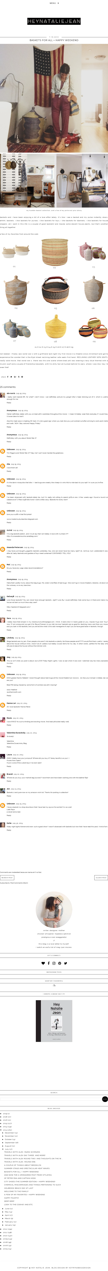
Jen (8, 789)
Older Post (101, 878)
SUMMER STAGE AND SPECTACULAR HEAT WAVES (27, 1168)
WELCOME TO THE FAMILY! (16, 1191)
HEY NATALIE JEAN (40, 1268)
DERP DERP (9, 1201)
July (7, 1149)
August (8, 1146)
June (7, 1209)
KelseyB (10, 596)
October (8, 1139)
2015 (5, 1123)
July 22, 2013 (31, 733)
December (10, 1133)
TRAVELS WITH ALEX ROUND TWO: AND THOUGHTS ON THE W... (33, 1159)
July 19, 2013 (21, 393)
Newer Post (7, 878)
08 (67, 347)
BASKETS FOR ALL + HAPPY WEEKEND (21, 1172)
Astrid (9, 530)
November (10, 1136)
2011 (5, 1232)
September (10, 1143)
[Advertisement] (54, 1066)
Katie (9, 823)
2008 (5, 1242)
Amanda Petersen (15, 547)
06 (58, 347)
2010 (5, 1236)
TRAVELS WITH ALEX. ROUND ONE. (20, 1162)
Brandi (10, 774)
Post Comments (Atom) (19, 883)
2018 (5, 1117)
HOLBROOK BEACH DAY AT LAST (18, 1188)
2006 (5, 1245)
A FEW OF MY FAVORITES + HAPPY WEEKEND (24, 1195)
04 (49, 347)
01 (36, 347)
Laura (9, 755)
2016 (5, 1120)
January (9, 1225)
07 (63, 347)
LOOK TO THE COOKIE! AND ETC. (18, 1205)
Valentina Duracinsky (16, 733)
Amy (8, 657)
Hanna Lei (11, 703)
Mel (8, 565)
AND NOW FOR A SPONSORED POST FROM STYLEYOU (28, 1175)
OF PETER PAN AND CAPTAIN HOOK (20, 1178)
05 (54, 347)
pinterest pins (70, 210)
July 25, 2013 (21, 804)
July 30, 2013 (17, 823)
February (9, 1222)
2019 (5, 1114)
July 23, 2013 (16, 789)
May (7, 1212)
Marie (9, 718)
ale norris (11, 393)
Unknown (11, 449)
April (7, 1215)
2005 (5, 1249)
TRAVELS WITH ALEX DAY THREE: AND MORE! (25, 1155)
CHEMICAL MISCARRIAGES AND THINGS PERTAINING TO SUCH (32, 1185)
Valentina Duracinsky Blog (17, 743)
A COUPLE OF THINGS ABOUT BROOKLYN (22, 1165)
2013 (5, 1130)
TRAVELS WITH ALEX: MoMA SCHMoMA (22, 1152)
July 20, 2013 (22, 703)
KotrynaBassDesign (80, 1268)
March (8, 1218)
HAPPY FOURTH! (11, 1198)
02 (40, 347)
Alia (8, 464)
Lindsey (10, 638)
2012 (5, 1229)
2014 (5, 1127)
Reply (9, 403)
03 (45, 347)
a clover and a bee (13, 812)
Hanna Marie (25, 707)
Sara (9, 618)
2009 (5, 1239)
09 (72, 347)
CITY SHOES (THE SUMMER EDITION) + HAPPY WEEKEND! (29, 1182)
